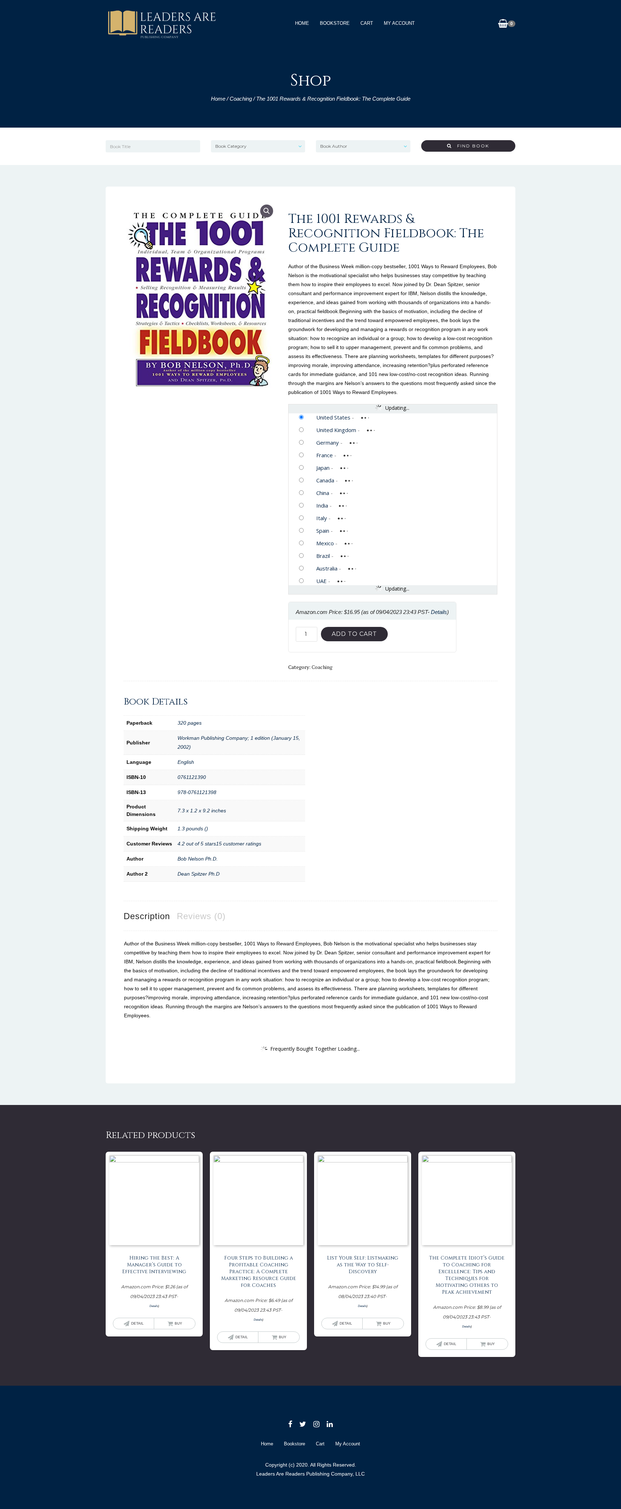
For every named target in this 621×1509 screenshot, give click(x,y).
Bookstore (335, 23)
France (324, 455)
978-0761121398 (197, 792)
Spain (322, 530)
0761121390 (192, 777)
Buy (178, 1323)
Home (302, 23)
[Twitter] (302, 1424)
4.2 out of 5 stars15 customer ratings (219, 844)
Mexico (325, 543)
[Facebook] (290, 1424)
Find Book (470, 145)
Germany (327, 442)
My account (399, 23)
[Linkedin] (330, 1424)
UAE (321, 580)
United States (333, 417)
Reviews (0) (201, 916)
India (322, 505)
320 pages (190, 723)
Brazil (323, 555)
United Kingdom (336, 430)
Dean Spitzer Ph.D (199, 874)
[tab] (147, 916)
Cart (366, 23)
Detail (137, 1323)
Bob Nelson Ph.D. (198, 859)
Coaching (241, 99)
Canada (325, 480)
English (186, 762)
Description (147, 916)
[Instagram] (316, 1424)
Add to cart (354, 633)
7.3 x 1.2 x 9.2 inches (202, 810)
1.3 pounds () (193, 828)
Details (439, 612)
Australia (326, 568)
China (322, 492)
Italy (321, 518)
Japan (323, 467)
